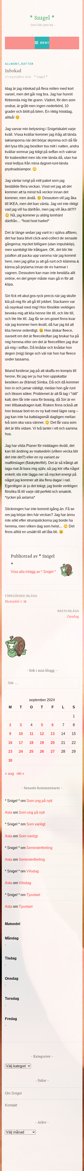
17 (21, 743)
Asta (8, 812)
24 (21, 751)
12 (42, 734)
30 (10, 760)
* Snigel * (42, 18)
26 (42, 751)
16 (10, 743)
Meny (44, 43)
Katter (27, 64)
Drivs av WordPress (32, 1157)
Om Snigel (13, 1093)
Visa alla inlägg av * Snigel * (33, 572)
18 (31, 743)
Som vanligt (35, 824)
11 (31, 734)
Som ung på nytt (39, 801)
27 (53, 751)
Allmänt (12, 64)
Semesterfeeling (39, 848)
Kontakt (11, 1105)
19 (42, 743)
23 (10, 751)
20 (53, 743)
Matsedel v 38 (21, 599)
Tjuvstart (33, 895)
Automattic (50, 1163)
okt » (20, 773)
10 (21, 734)
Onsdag (68, 614)
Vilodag (32, 871)
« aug (9, 773)
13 (53, 734)
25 (31, 751)
